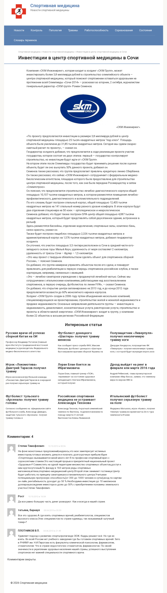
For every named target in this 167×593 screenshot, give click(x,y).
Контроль (36, 30)
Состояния (145, 30)
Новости (19, 30)
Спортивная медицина (54, 5)
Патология (55, 30)
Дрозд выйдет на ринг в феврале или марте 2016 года (132, 366)
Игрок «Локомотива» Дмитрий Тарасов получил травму (26, 368)
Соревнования (124, 30)
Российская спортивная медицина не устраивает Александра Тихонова (77, 399)
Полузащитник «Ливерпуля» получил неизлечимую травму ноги (131, 336)
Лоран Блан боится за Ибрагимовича (74, 366)
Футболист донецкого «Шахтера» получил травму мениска (78, 336)
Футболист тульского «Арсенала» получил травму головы (27, 399)
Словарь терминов (25, 40)
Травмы (73, 30)
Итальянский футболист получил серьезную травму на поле (131, 399)
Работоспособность (96, 30)
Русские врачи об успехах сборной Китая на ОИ (25, 334)
